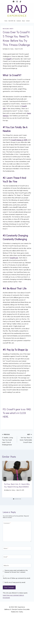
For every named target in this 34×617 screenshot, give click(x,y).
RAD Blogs (6, 28)
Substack (18, 20)
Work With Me (11, 20)
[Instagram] (17, 1)
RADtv (11, 28)
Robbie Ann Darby (8, 49)
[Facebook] (13, 1)
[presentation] (17, 471)
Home (5, 20)
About (23, 20)
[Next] (29, 479)
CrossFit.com (14, 258)
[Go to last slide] (4, 479)
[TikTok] (20, 1)
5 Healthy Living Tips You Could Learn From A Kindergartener (7, 440)
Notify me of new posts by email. (15, 582)
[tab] (13, 498)
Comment (7, 523)
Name (6, 548)
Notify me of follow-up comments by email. (16, 578)
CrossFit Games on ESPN (19, 140)
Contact (28, 20)
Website (6, 565)
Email (6, 557)
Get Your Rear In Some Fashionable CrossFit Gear (26, 438)
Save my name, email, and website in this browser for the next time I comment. (16, 571)
